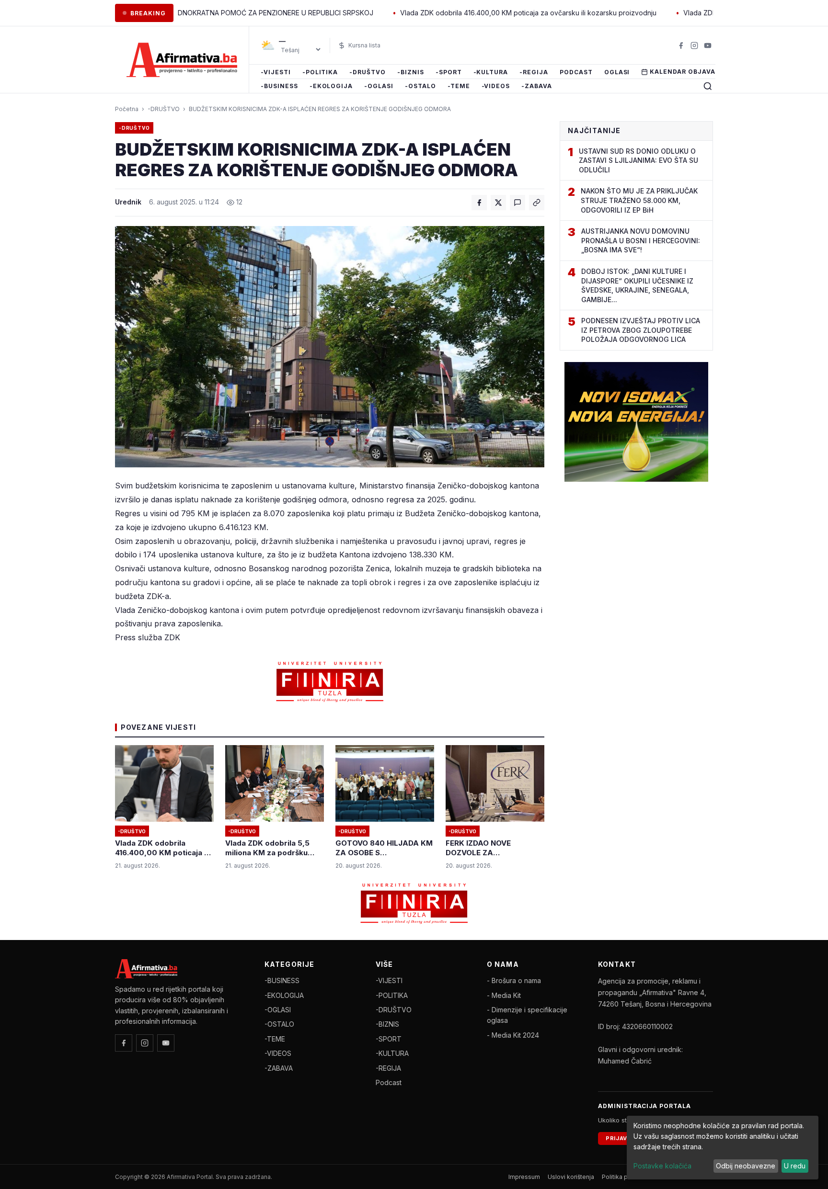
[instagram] (694, 45)
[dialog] (722, 1147)
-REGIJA (533, 72)
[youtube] (708, 45)
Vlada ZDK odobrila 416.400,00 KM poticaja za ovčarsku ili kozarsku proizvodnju (480, 13)
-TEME (459, 86)
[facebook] (681, 45)
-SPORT (449, 72)
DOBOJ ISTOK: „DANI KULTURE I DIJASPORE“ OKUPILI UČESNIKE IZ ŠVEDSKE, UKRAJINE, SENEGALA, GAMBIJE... (637, 285)
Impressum (524, 1176)
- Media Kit (504, 995)
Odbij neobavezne (745, 1166)
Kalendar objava (682, 71)
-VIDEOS (496, 86)
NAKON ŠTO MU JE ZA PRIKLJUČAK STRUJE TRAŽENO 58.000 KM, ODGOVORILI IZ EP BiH (639, 200)
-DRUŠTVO (367, 72)
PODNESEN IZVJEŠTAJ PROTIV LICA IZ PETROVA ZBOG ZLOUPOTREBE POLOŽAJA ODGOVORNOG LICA (640, 330)
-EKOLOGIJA (331, 86)
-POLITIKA (320, 72)
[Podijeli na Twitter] (498, 202)
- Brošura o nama (514, 980)
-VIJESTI (276, 72)
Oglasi (617, 72)
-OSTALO (420, 86)
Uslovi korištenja (571, 1176)
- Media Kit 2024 (513, 1035)
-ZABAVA (536, 86)
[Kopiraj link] (536, 202)
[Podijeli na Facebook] (479, 202)
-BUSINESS (279, 86)
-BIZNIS (410, 72)
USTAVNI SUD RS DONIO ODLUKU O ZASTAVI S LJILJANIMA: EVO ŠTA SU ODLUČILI (638, 160)
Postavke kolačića (662, 1166)
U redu (794, 1166)
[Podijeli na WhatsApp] (517, 202)
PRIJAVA (618, 1138)
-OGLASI (378, 86)
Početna (126, 109)
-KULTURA (490, 72)
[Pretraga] (707, 86)
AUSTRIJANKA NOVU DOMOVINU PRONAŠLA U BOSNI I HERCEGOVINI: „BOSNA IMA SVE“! (640, 240)
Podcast (576, 72)
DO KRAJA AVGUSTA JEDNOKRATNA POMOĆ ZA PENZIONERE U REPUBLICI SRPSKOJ (189, 13)
